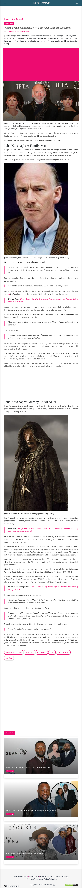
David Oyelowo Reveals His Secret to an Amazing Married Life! (28, 767)
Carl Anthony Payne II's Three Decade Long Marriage (24, 854)
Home (6, 19)
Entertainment (17, 19)
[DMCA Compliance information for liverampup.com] (71, 885)
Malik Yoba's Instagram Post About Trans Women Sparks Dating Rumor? (31, 810)
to (9, 294)
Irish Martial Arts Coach (14, 652)
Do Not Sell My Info (50, 879)
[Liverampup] (42, 2)
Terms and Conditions (20, 876)
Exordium (9, 658)
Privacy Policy (34, 876)
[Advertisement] (41, 63)
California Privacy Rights (62, 876)
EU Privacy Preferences (35, 879)
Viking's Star (29, 652)
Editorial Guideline (46, 876)
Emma (52, 652)
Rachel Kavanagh (63, 652)
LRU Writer (10, 31)
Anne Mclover (41, 652)
